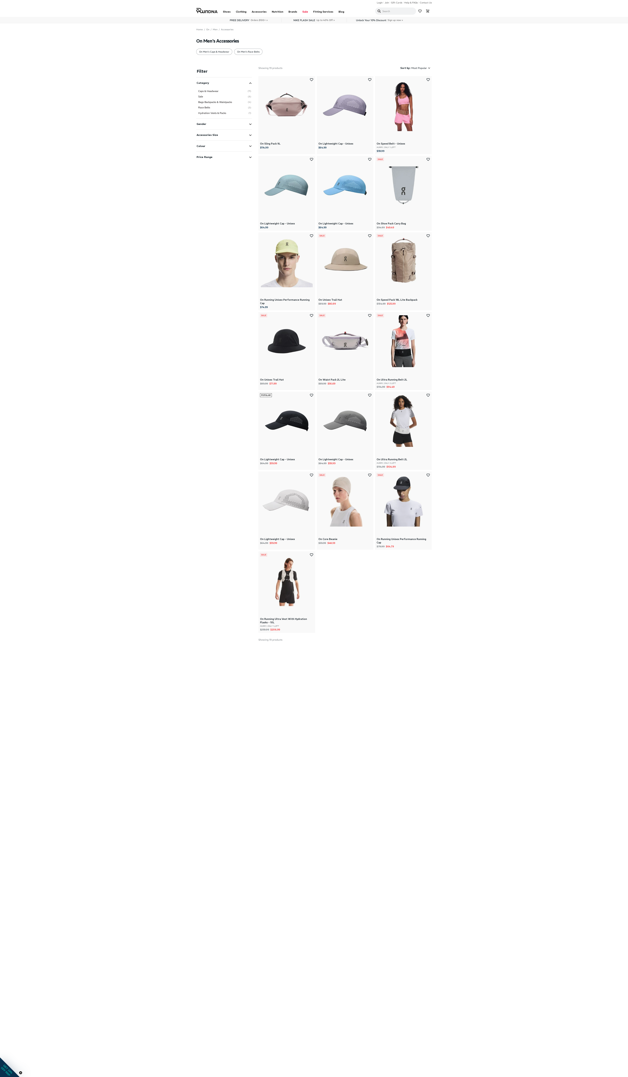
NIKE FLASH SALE (314, 20)
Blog (341, 11)
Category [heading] (203, 82)
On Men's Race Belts (248, 51)
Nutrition (277, 11)
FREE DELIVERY (249, 20)
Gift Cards (396, 2)
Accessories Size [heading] (207, 135)
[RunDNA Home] (207, 10)
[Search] (379, 11)
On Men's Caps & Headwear (214, 51)
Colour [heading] (201, 146)
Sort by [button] (405, 68)
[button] (224, 82)
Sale (305, 11)
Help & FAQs (411, 2)
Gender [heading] (201, 124)
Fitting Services (323, 11)
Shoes (227, 11)
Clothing (241, 11)
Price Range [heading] (204, 157)
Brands (292, 11)
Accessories (259, 11)
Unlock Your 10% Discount (379, 20)
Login (380, 2)
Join (387, 2)
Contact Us (426, 2)
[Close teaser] (20, 1072)
